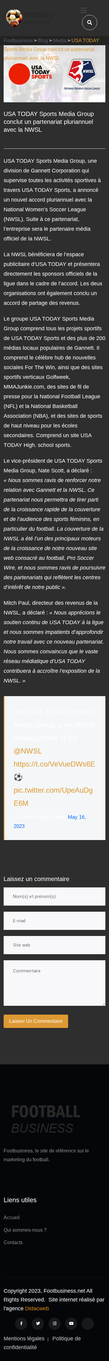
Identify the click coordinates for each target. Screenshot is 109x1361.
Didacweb (37, 1308)
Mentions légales (24, 1338)
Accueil (12, 1217)
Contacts (13, 1242)
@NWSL (28, 751)
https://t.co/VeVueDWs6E (54, 764)
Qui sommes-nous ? (25, 1230)
